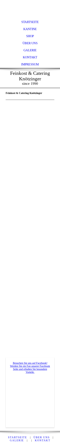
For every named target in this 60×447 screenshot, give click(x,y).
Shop (30, 36)
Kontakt (30, 57)
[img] (30, 9)
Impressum (30, 64)
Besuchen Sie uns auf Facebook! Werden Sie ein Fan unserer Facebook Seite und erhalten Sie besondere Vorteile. (30, 368)
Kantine (30, 29)
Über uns (30, 43)
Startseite (30, 22)
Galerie (30, 50)
